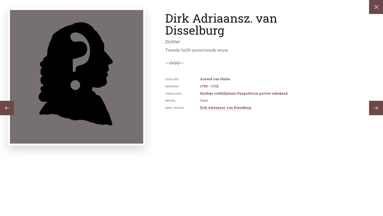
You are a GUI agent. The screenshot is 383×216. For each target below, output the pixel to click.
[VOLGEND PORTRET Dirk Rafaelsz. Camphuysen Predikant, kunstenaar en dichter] (376, 108)
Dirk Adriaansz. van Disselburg (225, 107)
